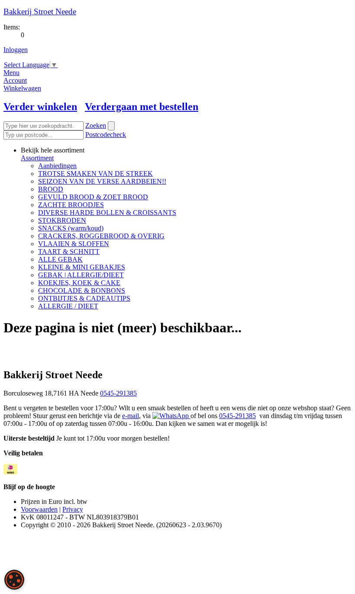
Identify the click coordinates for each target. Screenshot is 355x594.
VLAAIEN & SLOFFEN (73, 243)
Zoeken (95, 125)
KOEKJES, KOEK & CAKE (79, 282)
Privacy (72, 509)
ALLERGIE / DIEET (68, 306)
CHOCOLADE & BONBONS (81, 290)
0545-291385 (118, 393)
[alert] (14, 580)
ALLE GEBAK (60, 259)
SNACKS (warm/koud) (70, 228)
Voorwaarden (39, 509)
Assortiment (37, 158)
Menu (11, 72)
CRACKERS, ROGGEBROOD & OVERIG (101, 236)
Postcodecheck (105, 134)
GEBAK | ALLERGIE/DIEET (81, 275)
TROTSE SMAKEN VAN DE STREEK (95, 173)
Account (15, 80)
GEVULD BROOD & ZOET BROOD (93, 197)
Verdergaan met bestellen (141, 106)
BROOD (50, 189)
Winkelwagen (22, 88)
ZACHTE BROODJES (71, 204)
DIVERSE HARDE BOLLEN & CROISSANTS (107, 212)
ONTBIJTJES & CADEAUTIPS (84, 298)
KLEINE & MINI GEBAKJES (81, 267)
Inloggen (15, 49)
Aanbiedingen (57, 165)
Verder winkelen (40, 106)
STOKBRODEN (62, 220)
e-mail (130, 415)
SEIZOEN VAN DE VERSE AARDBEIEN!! (102, 181)
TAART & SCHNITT (69, 251)
